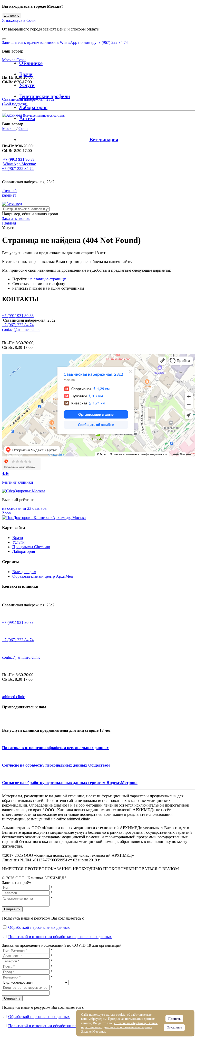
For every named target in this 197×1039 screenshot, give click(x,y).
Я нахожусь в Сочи (19, 20)
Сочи (21, 60)
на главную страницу (47, 279)
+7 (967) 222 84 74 (18, 325)
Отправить (12, 909)
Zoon (6, 513)
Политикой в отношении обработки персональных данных (60, 936)
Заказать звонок (16, 218)
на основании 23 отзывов (24, 508)
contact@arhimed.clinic (21, 329)
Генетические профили (44, 96)
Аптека (27, 118)
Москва (9, 60)
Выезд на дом (24, 571)
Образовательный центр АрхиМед (42, 576)
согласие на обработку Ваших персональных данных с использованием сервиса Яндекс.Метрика (119, 1027)
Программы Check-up (31, 547)
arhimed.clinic (13, 697)
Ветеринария (104, 139)
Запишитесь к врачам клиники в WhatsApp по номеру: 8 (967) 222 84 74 (65, 42)
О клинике (31, 63)
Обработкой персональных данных (39, 927)
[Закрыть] (4, 39)
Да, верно (11, 15)
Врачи (26, 74)
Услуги (27, 85)
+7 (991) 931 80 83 (18, 622)
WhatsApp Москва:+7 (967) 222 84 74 (19, 166)
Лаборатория (33, 107)
